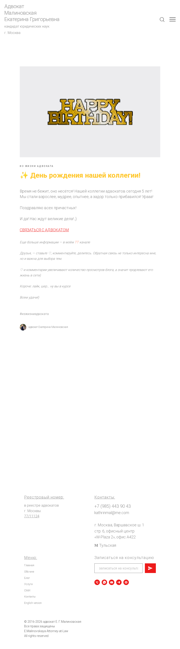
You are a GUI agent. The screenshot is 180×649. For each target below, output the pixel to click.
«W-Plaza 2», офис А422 (115, 537)
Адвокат (14, 6)
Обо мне (29, 571)
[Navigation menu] (172, 19)
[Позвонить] (97, 582)
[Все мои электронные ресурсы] (126, 582)
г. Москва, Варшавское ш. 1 (119, 525)
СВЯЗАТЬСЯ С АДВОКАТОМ (44, 230)
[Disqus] (90, 395)
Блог (27, 578)
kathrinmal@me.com (111, 512)
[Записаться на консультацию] (104, 582)
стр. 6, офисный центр (114, 531)
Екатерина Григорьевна (31, 19)
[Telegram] (119, 582)
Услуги (28, 584)
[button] (162, 19)
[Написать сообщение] (111, 582)
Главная (29, 565)
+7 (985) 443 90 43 (112, 506)
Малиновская (20, 13)
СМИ (27, 590)
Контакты (30, 596)
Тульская (107, 545)
